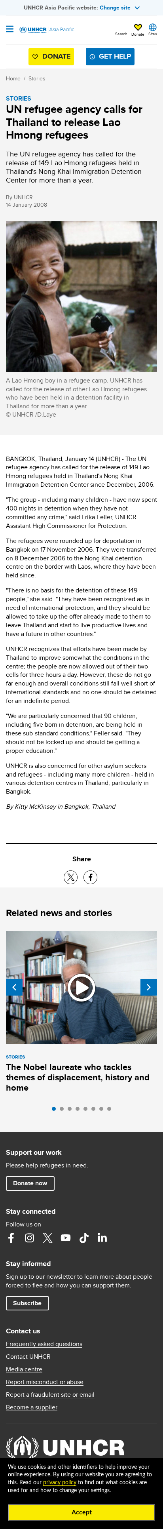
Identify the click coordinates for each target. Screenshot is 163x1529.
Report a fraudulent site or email (50, 1394)
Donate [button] (137, 34)
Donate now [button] (30, 1183)
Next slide (148, 987)
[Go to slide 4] (79, 1111)
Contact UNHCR (28, 1356)
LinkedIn (102, 1238)
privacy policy (59, 1482)
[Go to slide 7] (103, 1111)
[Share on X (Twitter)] (71, 877)
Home (13, 78)
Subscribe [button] (27, 1303)
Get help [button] (115, 56)
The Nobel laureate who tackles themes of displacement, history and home (78, 1077)
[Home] (46, 30)
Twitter (47, 1238)
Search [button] (121, 33)
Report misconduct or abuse (44, 1382)
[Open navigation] (9, 30)
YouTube (66, 1238)
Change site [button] (115, 7)
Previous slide (14, 987)
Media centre (24, 1369)
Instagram (29, 1238)
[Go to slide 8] (111, 1111)
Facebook (11, 1238)
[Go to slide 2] (64, 1111)
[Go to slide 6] (95, 1111)
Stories (36, 78)
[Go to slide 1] (56, 1111)
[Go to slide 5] (87, 1111)
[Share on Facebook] (90, 877)
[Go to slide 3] (72, 1111)
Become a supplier (31, 1407)
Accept (82, 1512)
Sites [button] (152, 33)
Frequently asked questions (44, 1344)
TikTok (84, 1238)
